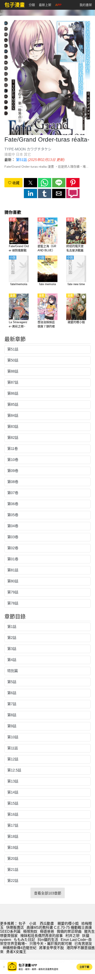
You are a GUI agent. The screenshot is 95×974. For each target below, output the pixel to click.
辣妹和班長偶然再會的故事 (41, 936)
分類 (32, 5)
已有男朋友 (83, 944)
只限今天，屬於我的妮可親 (50, 944)
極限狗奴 (30, 931)
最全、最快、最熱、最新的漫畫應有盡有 (38, 969)
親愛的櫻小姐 (68, 923)
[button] (30, 182)
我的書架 (86, 5)
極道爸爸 (47, 931)
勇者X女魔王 (16, 952)
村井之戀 (72, 936)
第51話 (21, 160)
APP (58, 5)
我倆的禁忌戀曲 (69, 931)
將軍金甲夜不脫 (51, 948)
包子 (22, 923)
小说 (32, 923)
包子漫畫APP (28, 965)
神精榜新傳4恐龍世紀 (19, 948)
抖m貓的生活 (48, 940)
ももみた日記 (24, 940)
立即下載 (84, 967)
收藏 (15, 183)
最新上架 (45, 5)
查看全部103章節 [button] (47, 893)
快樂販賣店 (15, 927)
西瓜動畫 (47, 923)
